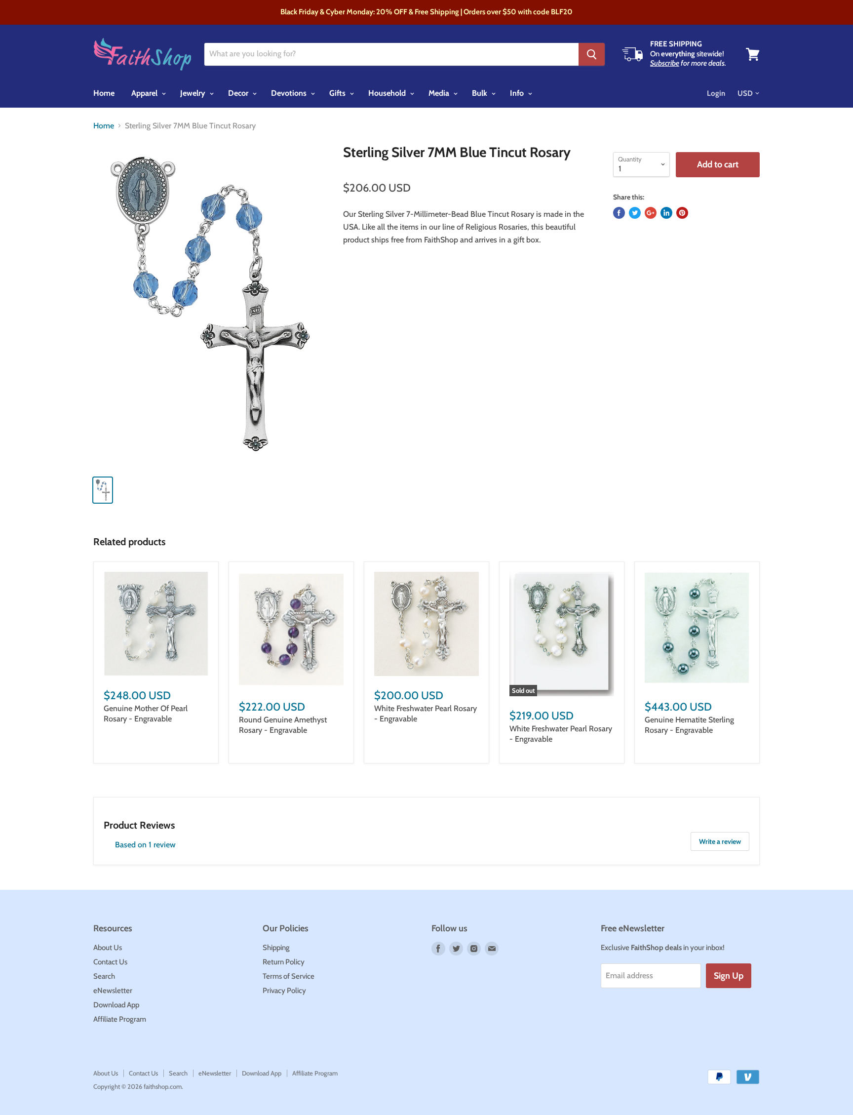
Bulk (480, 93)
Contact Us (110, 961)
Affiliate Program (119, 1019)
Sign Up (728, 975)
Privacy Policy (284, 990)
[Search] (592, 54)
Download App (116, 1004)
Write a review (720, 841)
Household (388, 93)
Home (104, 93)
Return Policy (284, 961)
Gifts (338, 93)
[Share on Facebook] (619, 213)
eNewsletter (112, 990)
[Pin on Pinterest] (682, 213)
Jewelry (193, 93)
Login (716, 93)
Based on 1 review (145, 844)
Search (104, 976)
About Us (107, 947)
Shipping (276, 947)
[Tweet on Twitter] (635, 213)
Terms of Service (288, 976)
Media (439, 93)
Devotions (290, 93)
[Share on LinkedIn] (666, 213)
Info (518, 93)
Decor (239, 93)
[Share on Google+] (651, 213)
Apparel (145, 93)
